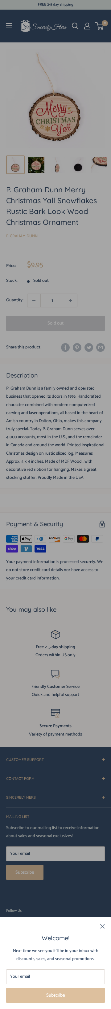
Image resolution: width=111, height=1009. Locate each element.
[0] (100, 26)
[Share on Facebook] (65, 347)
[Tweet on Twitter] (88, 347)
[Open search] (75, 26)
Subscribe (55, 995)
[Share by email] (100, 347)
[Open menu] (9, 25)
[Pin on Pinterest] (77, 347)
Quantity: (14, 300)
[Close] (102, 926)
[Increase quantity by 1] (70, 300)
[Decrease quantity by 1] (33, 300)
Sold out (55, 323)
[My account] (87, 26)
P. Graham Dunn (22, 236)
